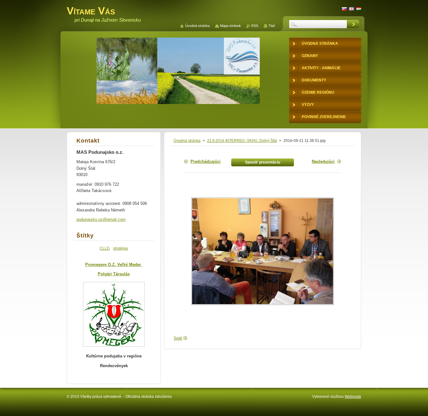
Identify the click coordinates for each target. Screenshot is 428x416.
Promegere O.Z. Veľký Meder (113, 264)
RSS (254, 26)
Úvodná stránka (187, 141)
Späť (178, 338)
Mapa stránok (230, 26)
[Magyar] (358, 8)
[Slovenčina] (344, 8)
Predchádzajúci (206, 161)
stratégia (120, 248)
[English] (351, 8)
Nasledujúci (323, 161)
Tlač (272, 26)
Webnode (353, 396)
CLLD (105, 248)
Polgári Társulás (114, 274)
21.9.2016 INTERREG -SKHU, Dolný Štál (242, 141)
